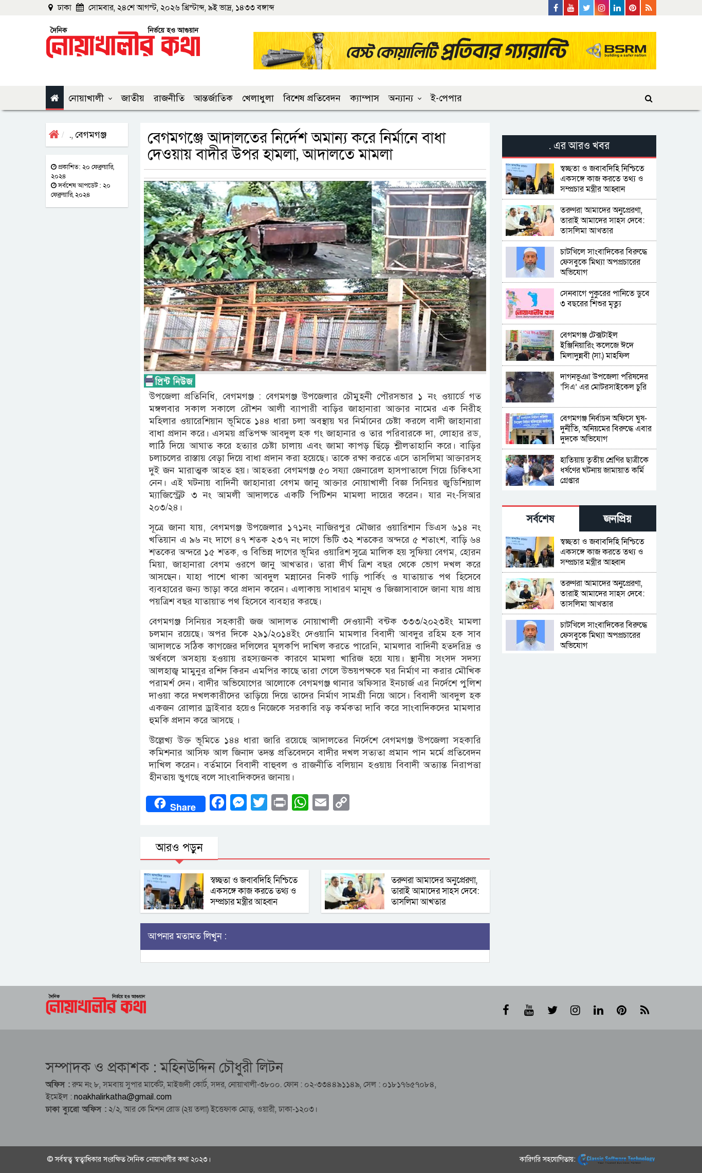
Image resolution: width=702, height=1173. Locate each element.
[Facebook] (556, 7)
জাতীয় (132, 98)
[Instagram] (602, 7)
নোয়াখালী (86, 98)
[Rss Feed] (648, 7)
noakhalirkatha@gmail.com (123, 1097)
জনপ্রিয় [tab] (618, 518)
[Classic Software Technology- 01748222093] (616, 1159)
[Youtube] (571, 7)
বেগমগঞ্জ (90, 134)
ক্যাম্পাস (364, 98)
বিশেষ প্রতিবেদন (312, 98)
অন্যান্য (401, 98)
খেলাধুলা (258, 98)
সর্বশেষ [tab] (541, 518)
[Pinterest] (633, 7)
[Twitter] (587, 7)
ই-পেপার (446, 98)
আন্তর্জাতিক (213, 98)
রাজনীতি (169, 98)
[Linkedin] (617, 7)
